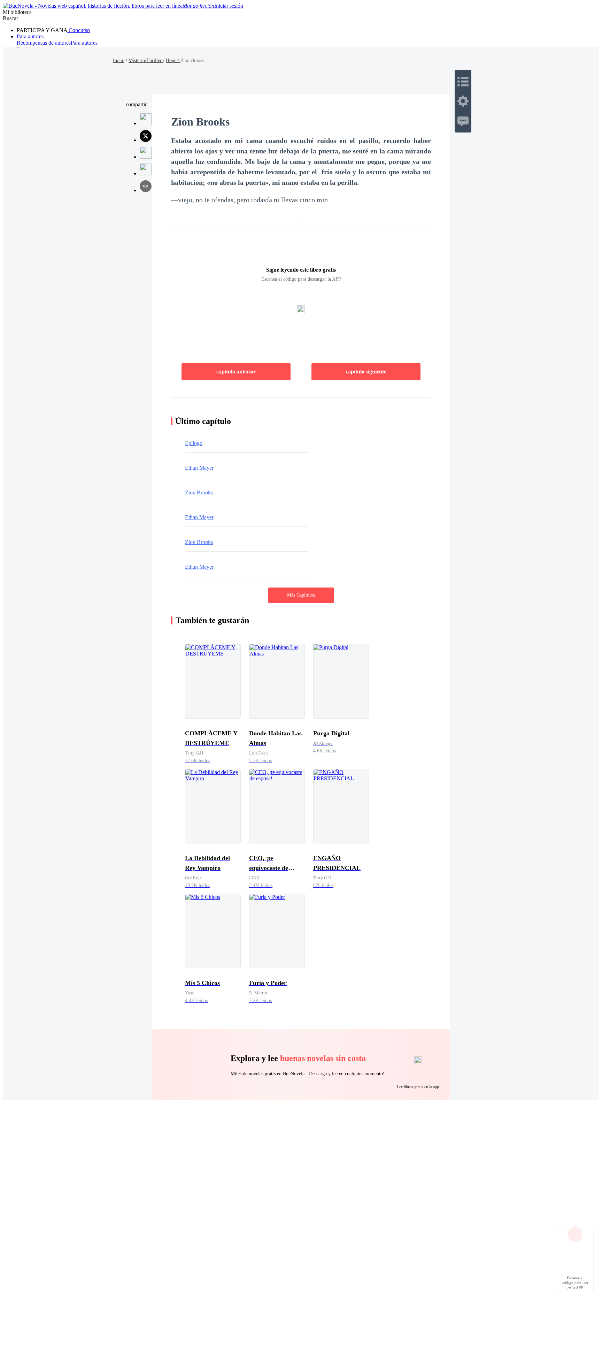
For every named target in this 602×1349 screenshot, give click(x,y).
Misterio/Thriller (146, 60)
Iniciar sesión (228, 6)
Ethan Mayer (199, 468)
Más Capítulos (301, 595)
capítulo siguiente (366, 371)
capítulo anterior (236, 371)
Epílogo (193, 443)
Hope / (173, 60)
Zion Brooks (199, 492)
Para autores (30, 36)
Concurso (78, 30)
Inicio (118, 60)
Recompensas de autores (44, 43)
